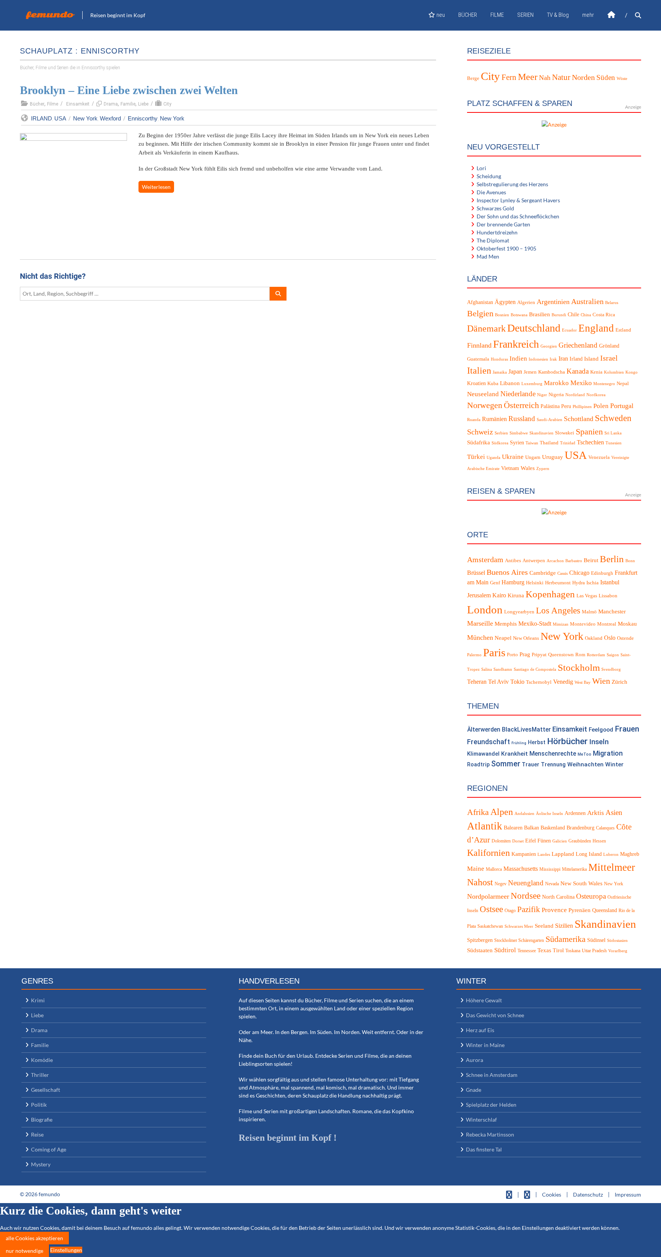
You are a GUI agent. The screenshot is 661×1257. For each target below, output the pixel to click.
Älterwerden (483, 729)
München (480, 637)
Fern (508, 77)
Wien (601, 681)
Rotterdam (596, 655)
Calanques (605, 828)
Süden (605, 77)
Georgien (549, 346)
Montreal (606, 624)
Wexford (110, 118)
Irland (41, 118)
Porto (512, 654)
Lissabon (608, 595)
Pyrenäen (579, 910)
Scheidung (489, 176)
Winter (614, 764)
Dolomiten (501, 841)
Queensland (604, 910)
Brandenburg (580, 828)
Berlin (612, 558)
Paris (494, 652)
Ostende (625, 638)
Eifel (530, 841)
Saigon (613, 655)
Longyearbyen (519, 612)
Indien (518, 358)
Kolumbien (614, 372)
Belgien (480, 313)
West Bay (583, 682)
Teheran (477, 681)
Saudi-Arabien (549, 420)
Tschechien (590, 442)
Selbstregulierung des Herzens (512, 184)
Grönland (609, 346)
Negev (500, 883)
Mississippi (549, 869)
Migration (608, 753)
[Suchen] (278, 294)
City (167, 104)
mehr (588, 14)
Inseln (599, 741)
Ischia (592, 582)
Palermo (474, 655)
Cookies (551, 1194)
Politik (39, 1104)
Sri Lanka (613, 433)
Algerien (526, 302)
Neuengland (526, 883)
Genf (495, 582)
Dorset (518, 841)
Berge (473, 78)
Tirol (558, 950)
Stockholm (579, 667)
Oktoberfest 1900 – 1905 (506, 248)
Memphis (506, 624)
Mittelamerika (574, 869)
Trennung (553, 764)
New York (85, 118)
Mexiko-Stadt (534, 623)
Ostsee (491, 909)
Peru (566, 406)
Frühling (518, 743)
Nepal (623, 383)
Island (591, 359)
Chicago (579, 572)
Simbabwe (519, 433)
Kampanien (523, 854)
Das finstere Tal (484, 1149)
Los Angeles (558, 610)
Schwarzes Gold (495, 208)
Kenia (596, 372)
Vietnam (510, 468)
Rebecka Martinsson (490, 1134)
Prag (524, 654)
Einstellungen (66, 1250)
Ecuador (569, 330)
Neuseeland (483, 394)
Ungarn (533, 457)
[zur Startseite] (611, 15)
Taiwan (532, 443)
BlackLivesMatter (526, 729)
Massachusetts (520, 868)
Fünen (544, 841)
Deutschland (533, 328)
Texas (544, 950)
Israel (609, 358)
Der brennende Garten (503, 224)
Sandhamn (502, 669)
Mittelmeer (611, 867)
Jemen (530, 372)
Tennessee (527, 950)
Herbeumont (558, 582)
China (586, 315)
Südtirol (505, 950)
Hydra (578, 582)
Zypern (542, 469)
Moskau (627, 624)
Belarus (611, 303)
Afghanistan (480, 302)
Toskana (572, 950)
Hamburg (512, 582)
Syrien (517, 443)
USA (60, 118)
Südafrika (478, 442)
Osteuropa (591, 896)
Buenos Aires (507, 572)
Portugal (621, 406)
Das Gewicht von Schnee (495, 1015)
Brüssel (476, 572)
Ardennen (575, 813)
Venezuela (599, 457)
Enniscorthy (143, 118)
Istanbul (609, 582)
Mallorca (494, 869)
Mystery (40, 1164)
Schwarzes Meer (519, 926)
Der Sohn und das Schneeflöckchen (518, 216)
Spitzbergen (480, 940)
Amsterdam (485, 559)
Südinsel (596, 940)
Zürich (619, 682)
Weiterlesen (156, 187)
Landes (543, 854)
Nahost (480, 882)
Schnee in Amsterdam (492, 1075)
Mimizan (560, 624)
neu (440, 14)
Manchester (612, 611)
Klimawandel (483, 754)
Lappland (563, 854)
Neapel (503, 638)
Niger (542, 395)
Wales (528, 468)
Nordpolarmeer (488, 896)
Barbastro (573, 561)
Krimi (38, 1000)
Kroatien (476, 383)
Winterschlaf (481, 1119)
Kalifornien (488, 853)
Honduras (499, 359)
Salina (486, 669)
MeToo (584, 754)
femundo (49, 15)
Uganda (493, 457)
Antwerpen (534, 560)
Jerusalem (479, 595)
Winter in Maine (485, 1045)
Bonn (630, 561)
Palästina (550, 406)
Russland (521, 419)
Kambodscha (551, 372)
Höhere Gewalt (484, 1000)
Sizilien (564, 925)
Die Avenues (491, 192)
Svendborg (611, 669)
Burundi (559, 315)
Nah (544, 77)
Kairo (499, 595)
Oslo (609, 637)
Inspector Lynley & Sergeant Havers (518, 200)
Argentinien (553, 302)
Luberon (611, 854)
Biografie (41, 1119)
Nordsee (526, 896)
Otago (510, 910)
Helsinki (535, 582)
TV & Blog (558, 14)
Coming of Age (48, 1149)
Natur (561, 77)
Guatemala (478, 359)
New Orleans (526, 638)
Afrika (478, 812)
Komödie (42, 1060)
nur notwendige (24, 1250)
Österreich (521, 405)
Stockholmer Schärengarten (519, 940)
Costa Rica (604, 314)
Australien (587, 301)
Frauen (627, 728)
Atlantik (484, 826)
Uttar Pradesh (594, 950)
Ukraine (513, 456)
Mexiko (581, 383)
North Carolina (558, 897)
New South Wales (581, 883)
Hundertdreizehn (497, 232)
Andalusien (524, 813)
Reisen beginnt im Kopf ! (288, 1138)
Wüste (622, 78)
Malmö (589, 612)
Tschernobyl (539, 682)
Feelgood (601, 729)
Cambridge (542, 573)
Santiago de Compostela (535, 669)
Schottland (578, 419)
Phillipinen (582, 407)
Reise (37, 1134)
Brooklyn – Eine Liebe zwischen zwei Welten (129, 90)
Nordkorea (596, 395)
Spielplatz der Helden (491, 1104)
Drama (111, 104)
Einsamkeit (78, 104)
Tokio (517, 681)
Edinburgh (602, 573)
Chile (573, 314)
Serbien (501, 433)
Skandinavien (541, 433)
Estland (623, 330)
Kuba (492, 383)
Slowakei (564, 433)
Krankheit (514, 753)
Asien (614, 812)
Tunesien (614, 443)
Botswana (519, 315)
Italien (479, 370)
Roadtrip (478, 764)
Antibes (513, 560)
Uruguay (552, 457)
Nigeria (556, 394)
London (485, 609)
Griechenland (578, 345)
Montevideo (583, 624)
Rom (580, 654)
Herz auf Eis (480, 1030)
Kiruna (516, 595)
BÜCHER (467, 14)
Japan (515, 371)
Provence (554, 910)
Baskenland (553, 828)
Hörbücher (567, 741)
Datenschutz (588, 1194)
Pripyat (539, 654)
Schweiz (480, 432)
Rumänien (494, 419)
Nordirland (575, 395)
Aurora (474, 1060)
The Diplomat (493, 240)
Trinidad (567, 443)
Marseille (480, 623)
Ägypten (505, 302)
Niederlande (518, 394)
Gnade (473, 1089)
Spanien (589, 431)
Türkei (476, 456)
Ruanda (473, 420)
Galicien (559, 841)
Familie (127, 104)
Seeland (544, 926)
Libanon (510, 383)
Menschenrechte (552, 753)
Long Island (589, 854)
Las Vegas (586, 595)
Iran (563, 358)
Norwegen (484, 405)
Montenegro (604, 384)
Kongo (631, 372)
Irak (553, 359)
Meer (527, 77)
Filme (52, 104)
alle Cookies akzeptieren (34, 1238)
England (596, 328)
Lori (481, 168)
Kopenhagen (550, 594)
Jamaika (500, 372)
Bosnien (502, 315)
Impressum (628, 1194)
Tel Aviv (498, 681)
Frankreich (516, 344)
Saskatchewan (490, 926)
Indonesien (538, 359)
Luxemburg (531, 384)
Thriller (40, 1075)
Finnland (479, 345)
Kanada (578, 371)
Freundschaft (488, 742)
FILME (497, 14)
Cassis (562, 573)
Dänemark (486, 328)
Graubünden (579, 841)
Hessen (599, 841)
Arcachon (555, 561)
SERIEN (525, 14)
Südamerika (565, 939)
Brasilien (539, 314)
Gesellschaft (45, 1089)
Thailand (549, 443)
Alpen (501, 812)
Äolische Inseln (549, 813)
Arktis (595, 812)
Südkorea (500, 443)
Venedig (563, 681)
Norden (583, 77)
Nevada (552, 883)
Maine (475, 868)
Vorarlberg (617, 951)
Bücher (37, 104)
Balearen (513, 828)
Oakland (593, 638)
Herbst (536, 742)
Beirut (591, 560)
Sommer (505, 763)
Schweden (613, 418)
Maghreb (629, 854)
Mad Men (488, 256)
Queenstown (561, 654)
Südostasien (617, 940)
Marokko (556, 383)
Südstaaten (480, 950)
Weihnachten (585, 764)
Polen (601, 406)
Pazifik (528, 909)
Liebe (143, 104)
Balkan (531, 828)
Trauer (530, 764)
